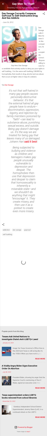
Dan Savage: (9, 85)
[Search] (43, 4)
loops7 (28, 431)
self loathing (7, 234)
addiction (6, 230)
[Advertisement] (23, 306)
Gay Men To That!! (23, 3)
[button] (43, 14)
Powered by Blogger (25, 427)
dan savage (17, 230)
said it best (30, 141)
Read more (40, 359)
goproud (27, 230)
